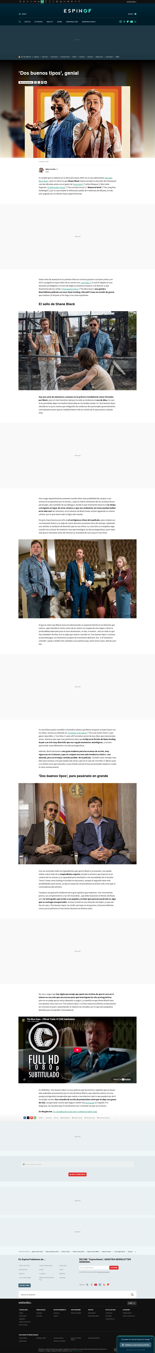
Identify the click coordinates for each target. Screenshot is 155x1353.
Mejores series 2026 (37, 1252)
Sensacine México (59, 1338)
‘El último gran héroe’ (77, 732)
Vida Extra (39, 1316)
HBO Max (62, 1274)
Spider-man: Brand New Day (46, 1279)
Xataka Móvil (22, 1316)
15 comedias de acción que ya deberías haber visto (75, 1111)
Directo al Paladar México (76, 1339)
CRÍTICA (27, 22)
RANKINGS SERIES (88, 22)
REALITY (50, 22)
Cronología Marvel (119, 1252)
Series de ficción (24, 1265)
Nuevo (130, 14)
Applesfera (22, 1319)
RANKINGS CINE (72, 22)
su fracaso (90, 1102)
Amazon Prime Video (45, 1265)
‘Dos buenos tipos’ (70, 289)
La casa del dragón (25, 1278)
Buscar (132, 1295)
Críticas (56, 1118)
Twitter (135, 21)
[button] (51, 169)
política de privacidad (103, 1272)
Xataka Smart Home (25, 1322)
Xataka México (23, 1338)
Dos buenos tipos (104, 1118)
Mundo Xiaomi (23, 1325)
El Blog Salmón (127, 1313)
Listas (61, 1269)
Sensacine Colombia (59, 1341)
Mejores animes (106, 1252)
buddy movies (77, 1118)
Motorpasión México (94, 1338)
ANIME (59, 22)
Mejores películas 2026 (52, 1252)
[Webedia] (25, 1302)
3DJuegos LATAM (41, 1338)
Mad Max (81, 57)
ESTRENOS (39, 22)
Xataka (21, 1313)
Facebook (124, 21)
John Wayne (109, 57)
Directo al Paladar (76, 1313)
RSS (104, 1284)
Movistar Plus (23, 1269)
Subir (130, 1303)
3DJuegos (39, 1313)
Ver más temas (25, 1285)
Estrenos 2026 (66, 1252)
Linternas (36, 57)
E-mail (45, 82)
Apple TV (22, 1274)
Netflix (117, 57)
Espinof (77, 11)
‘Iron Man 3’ (86, 282)
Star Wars (90, 57)
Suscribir (114, 1267)
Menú (24, 14)
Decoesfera (109, 1316)
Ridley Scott (99, 57)
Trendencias (109, 1313)
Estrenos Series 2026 (78, 1252)
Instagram (120, 21)
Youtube (131, 21)
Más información (77, 1351)
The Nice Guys (90, 1118)
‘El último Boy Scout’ (56, 187)
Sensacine (56, 1313)
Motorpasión (92, 1313)
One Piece (45, 57)
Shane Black (66, 1118)
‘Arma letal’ (78, 184)
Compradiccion (110, 1319)
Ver (78, 1174)
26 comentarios (27, 82)
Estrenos (49, 1118)
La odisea (42, 1274)
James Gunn (54, 57)
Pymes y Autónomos (129, 1316)
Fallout (74, 57)
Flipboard (128, 21)
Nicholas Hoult (65, 57)
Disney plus (63, 1265)
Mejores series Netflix (93, 1252)
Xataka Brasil (22, 1341)
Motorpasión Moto (93, 1316)
